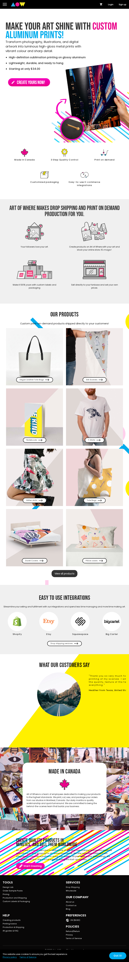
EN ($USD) (75, 920)
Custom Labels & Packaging (16, 901)
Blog (68, 909)
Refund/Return (73, 931)
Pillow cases (92, 560)
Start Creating (33, 866)
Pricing (6, 894)
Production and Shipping (15, 898)
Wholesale (71, 891)
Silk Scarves (91, 379)
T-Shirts (91, 440)
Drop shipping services (62, 643)
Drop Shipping (73, 887)
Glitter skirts (31, 500)
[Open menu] (5, 4)
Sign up (122, 4)
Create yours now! (28, 82)
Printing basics (10, 923)
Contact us (71, 905)
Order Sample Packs (13, 891)
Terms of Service (74, 938)
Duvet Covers (31, 560)
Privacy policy (10, 957)
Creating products (11, 920)
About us (70, 902)
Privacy (69, 935)
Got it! (118, 955)
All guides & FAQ (10, 931)
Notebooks (31, 440)
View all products (64, 573)
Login (110, 4)
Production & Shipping (13, 927)
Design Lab (8, 887)
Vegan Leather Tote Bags (31, 379)
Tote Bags (91, 500)
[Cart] (101, 4)
